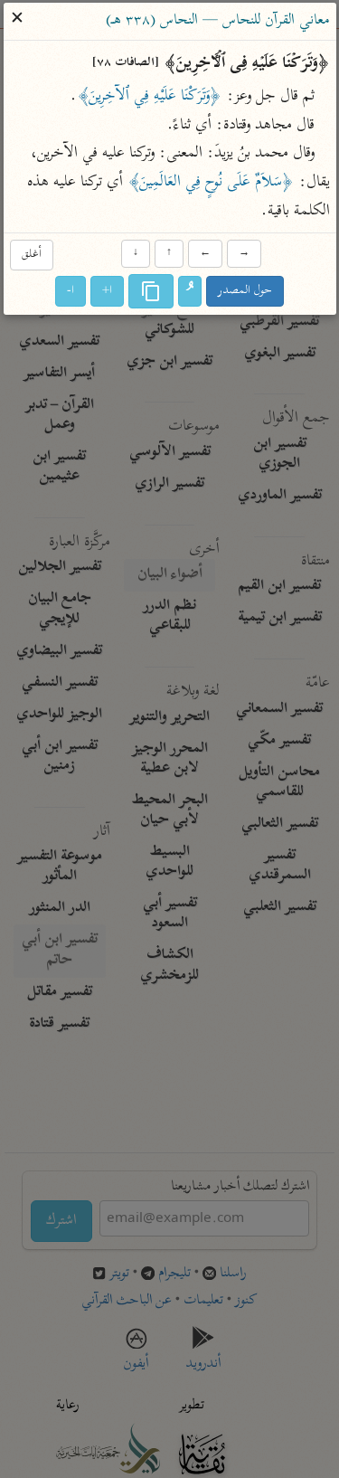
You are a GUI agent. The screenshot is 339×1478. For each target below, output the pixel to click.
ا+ (107, 290)
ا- (70, 290)
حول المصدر (245, 290)
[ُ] (190, 291)
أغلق (32, 255)
